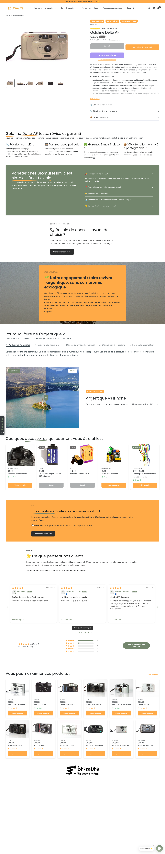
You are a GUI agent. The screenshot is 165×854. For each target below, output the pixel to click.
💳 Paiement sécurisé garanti (97, 193)
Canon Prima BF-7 (67, 705)
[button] (2, 425)
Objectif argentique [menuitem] (69, 8)
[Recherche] (149, 8)
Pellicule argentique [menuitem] (90, 8)
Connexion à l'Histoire (113, 344)
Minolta (37, 740)
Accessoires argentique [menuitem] (112, 8)
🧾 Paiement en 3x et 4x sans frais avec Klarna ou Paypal (108, 200)
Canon (62, 699)
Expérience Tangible (48, 344)
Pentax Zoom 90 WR (94, 745)
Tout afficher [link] (153, 674)
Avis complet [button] (18, 619)
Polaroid (141, 740)
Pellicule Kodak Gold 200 (80, 473)
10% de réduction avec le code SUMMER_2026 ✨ (82, 2)
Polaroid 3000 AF (145, 745)
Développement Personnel (80, 344)
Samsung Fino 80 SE (120, 745)
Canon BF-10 (143, 705)
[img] (17, 588)
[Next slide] (157, 607)
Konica (10, 699)
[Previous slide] (7, 607)
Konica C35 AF (40, 705)
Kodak (72, 468)
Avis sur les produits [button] (82, 632)
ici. (94, 157)
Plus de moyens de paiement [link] (107, 59)
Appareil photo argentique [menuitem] (45, 8)
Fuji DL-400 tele (15, 745)
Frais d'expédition (95, 40)
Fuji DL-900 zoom (93, 705)
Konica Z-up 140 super (121, 705)
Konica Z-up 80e (67, 745)
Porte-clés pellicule (109, 473)
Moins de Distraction (143, 344)
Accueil (8, 15)
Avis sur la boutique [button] (82, 628)
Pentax (88, 740)
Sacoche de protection (17, 473)
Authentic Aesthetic (19, 344)
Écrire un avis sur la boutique (136, 645)
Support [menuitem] (130, 8)
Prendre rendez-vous (62, 252)
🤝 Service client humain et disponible (101, 206)
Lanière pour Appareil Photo (144, 473)
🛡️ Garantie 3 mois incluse (101, 105)
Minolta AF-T (39, 745)
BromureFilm (13, 468)
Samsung (115, 740)
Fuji (87, 699)
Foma (41, 468)
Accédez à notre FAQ (43, 534)
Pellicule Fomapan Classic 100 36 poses (50, 474)
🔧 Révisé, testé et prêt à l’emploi (103, 111)
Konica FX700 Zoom (16, 705)
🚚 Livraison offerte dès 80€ (96, 174)
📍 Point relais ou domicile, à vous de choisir (103, 187)
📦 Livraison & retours (99, 117)
